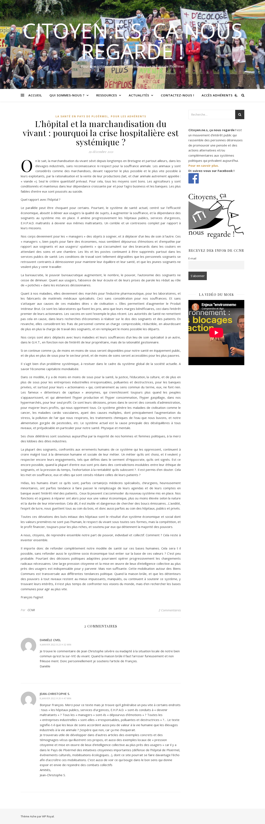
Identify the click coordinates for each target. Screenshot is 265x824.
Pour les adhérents (128, 116)
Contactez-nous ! (177, 95)
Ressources (106, 95)
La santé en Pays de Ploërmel (81, 116)
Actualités (139, 95)
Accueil (35, 95)
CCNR (31, 610)
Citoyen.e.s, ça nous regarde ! (132, 40)
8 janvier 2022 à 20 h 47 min (55, 698)
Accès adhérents (217, 95)
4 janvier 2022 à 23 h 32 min (55, 644)
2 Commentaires (170, 610)
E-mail (192, 258)
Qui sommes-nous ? (66, 95)
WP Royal (48, 816)
